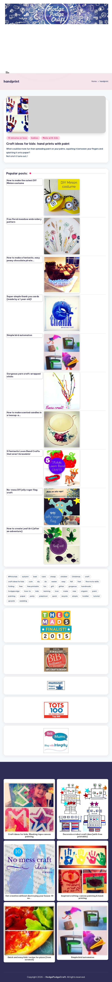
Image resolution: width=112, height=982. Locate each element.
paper (22, 596)
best (35, 577)
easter (54, 582)
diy (38, 582)
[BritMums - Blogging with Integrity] (56, 740)
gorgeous (73, 586)
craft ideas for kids (16, 582)
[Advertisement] (56, 49)
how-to (27, 591)
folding (11, 586)
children (64, 577)
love (56, 591)
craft (87, 577)
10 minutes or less (17, 138)
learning (46, 591)
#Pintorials (12, 577)
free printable (33, 586)
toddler (85, 596)
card (44, 577)
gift (52, 586)
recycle (65, 596)
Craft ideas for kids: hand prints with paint (37, 143)
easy (63, 582)
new (74, 591)
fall (71, 582)
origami (84, 591)
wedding (23, 601)
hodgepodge (13, 591)
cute (31, 582)
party (32, 596)
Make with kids (50, 138)
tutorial (96, 596)
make (65, 591)
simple (75, 596)
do (45, 582)
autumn (25, 577)
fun (44, 586)
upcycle (11, 601)
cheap (53, 577)
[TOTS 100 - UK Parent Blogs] (56, 710)
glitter (61, 586)
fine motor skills (92, 582)
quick (54, 596)
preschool (43, 596)
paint (94, 591)
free (20, 586)
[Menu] (7, 72)
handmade (86, 586)
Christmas (76, 577)
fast (79, 582)
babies (34, 138)
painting (11, 596)
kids (37, 591)
